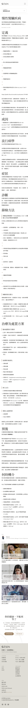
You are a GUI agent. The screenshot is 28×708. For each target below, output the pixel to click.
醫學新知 (17, 668)
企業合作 (4, 690)
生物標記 (17, 674)
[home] (4, 4)
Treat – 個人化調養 (19, 659)
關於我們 (4, 682)
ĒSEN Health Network (7, 688)
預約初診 (4, 684)
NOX (3, 668)
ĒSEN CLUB (4, 686)
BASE (3, 670)
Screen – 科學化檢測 (20, 657)
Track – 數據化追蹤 (19, 661)
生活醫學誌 (18, 676)
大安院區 (4, 659)
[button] (24, 3)
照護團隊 (17, 670)
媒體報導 (17, 672)
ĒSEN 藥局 (4, 661)
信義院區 (4, 657)
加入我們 (7, 692)
